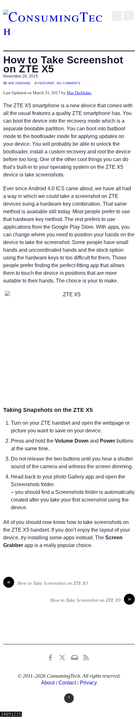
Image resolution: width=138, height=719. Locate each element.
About (48, 682)
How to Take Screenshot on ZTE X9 (90, 599)
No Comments (68, 82)
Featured (46, 83)
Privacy (88, 682)
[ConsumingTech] (54, 30)
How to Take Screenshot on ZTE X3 (47, 582)
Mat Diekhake (19, 83)
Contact (67, 682)
